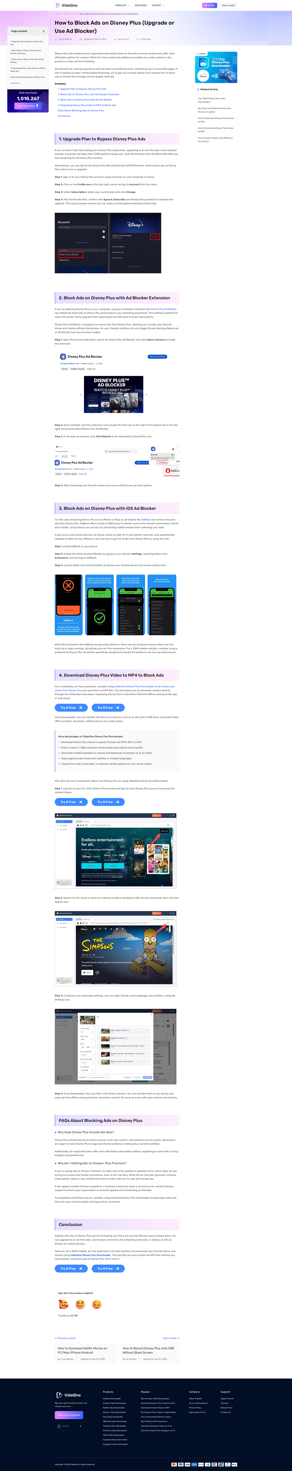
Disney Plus (69, 14)
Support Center (227, 1399)
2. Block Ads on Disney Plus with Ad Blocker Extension (89, 94)
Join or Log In (228, 5)
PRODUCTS (121, 5)
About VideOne (195, 1399)
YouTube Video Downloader (114, 1426)
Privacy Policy (195, 1408)
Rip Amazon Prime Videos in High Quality (158, 1412)
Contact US (225, 1412)
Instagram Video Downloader (115, 1444)
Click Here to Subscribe (69, 1415)
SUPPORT (156, 5)
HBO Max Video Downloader (115, 1421)
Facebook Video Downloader (115, 1440)
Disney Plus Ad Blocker (164, 309)
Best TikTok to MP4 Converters (154, 1421)
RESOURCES (141, 5)
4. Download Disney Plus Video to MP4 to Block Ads (87, 105)
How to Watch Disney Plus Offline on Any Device (215, 140)
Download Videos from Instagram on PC (158, 1430)
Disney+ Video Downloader (114, 1412)
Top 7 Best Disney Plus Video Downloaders (211, 100)
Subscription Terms (197, 1412)
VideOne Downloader (112, 1399)
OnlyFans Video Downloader (115, 1430)
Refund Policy (227, 1408)
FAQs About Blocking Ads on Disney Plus (81, 110)
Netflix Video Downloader (114, 1408)
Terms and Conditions (198, 1403)
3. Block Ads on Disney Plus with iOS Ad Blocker (85, 99)
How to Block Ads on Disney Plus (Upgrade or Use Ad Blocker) (108, 14)
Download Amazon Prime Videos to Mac (158, 1403)
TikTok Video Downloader (113, 1435)
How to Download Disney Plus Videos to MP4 (216, 130)
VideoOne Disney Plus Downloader (134, 686)
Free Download (26, 105)
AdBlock (146, 519)
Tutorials (224, 1403)
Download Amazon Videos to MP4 (155, 1408)
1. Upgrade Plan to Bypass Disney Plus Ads (82, 88)
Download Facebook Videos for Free (156, 1426)
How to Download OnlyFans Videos (156, 1417)
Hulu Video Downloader (113, 1417)
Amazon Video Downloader (114, 1403)
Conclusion (64, 116)
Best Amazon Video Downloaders (155, 1399)
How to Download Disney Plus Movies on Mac (216, 120)
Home (58, 14)
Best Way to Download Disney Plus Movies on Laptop (214, 110)
